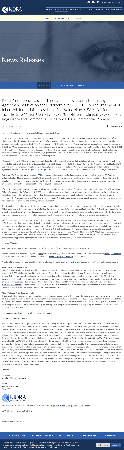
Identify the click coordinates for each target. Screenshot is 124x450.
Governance (116, 10)
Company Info (76, 10)
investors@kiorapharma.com (61, 256)
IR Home (49, 10)
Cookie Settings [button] (102, 445)
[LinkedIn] (88, 1)
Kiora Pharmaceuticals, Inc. (87, 138)
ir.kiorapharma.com (113, 253)
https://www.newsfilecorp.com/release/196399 (70, 405)
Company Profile (42, 435)
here (41, 253)
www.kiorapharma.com (12, 284)
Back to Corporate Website (113, 2)
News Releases (44, 85)
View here (78, 18)
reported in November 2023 (30, 175)
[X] (93, 1)
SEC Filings (89, 10)
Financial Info (102, 10)
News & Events (61, 10)
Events (55, 85)
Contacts (66, 435)
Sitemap (110, 435)
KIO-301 (5, 220)
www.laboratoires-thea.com (13, 313)
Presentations (67, 85)
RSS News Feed (88, 435)
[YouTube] (98, 1)
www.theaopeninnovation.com (39, 313)
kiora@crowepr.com (10, 386)
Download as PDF (115, 126)
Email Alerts (80, 85)
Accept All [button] (116, 445)
